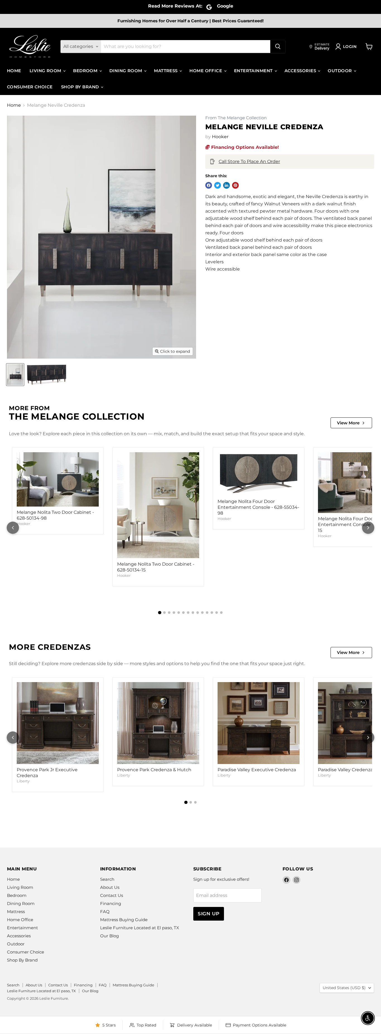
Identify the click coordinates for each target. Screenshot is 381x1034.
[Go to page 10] (202, 612)
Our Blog (109, 935)
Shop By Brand (80, 86)
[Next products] (368, 528)
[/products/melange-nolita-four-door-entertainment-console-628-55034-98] (259, 473)
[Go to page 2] (164, 612)
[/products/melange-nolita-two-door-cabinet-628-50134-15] (158, 505)
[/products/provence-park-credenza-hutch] (158, 723)
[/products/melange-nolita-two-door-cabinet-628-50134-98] (58, 479)
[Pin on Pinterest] (235, 185)
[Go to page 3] (169, 612)
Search (107, 879)
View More (348, 422)
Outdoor (340, 70)
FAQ (105, 911)
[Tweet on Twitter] (217, 185)
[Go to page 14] (221, 612)
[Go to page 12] (212, 612)
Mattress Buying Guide (124, 919)
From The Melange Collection (236, 118)
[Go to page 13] (216, 612)
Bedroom (86, 70)
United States (344, 987)
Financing (110, 903)
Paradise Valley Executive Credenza (257, 769)
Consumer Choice (30, 86)
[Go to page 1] (159, 612)
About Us (109, 887)
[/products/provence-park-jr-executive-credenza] (58, 723)
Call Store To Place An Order (249, 161)
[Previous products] (13, 528)
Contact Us (111, 895)
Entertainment (254, 70)
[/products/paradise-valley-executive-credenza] (259, 723)
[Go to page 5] (178, 612)
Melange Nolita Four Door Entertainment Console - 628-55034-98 (258, 507)
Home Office (206, 70)
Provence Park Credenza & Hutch (154, 769)
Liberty (23, 781)
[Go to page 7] (188, 612)
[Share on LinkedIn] (226, 185)
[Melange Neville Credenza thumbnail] (15, 375)
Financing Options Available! (244, 147)
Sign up (209, 913)
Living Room (46, 70)
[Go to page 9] (197, 612)
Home (14, 70)
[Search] (277, 46)
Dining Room (126, 70)
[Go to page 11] (207, 612)
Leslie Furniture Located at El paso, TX (139, 927)
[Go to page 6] (183, 612)
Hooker (220, 136)
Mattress (166, 70)
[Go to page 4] (174, 612)
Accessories (300, 70)
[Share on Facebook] (208, 185)
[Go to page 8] (193, 612)
